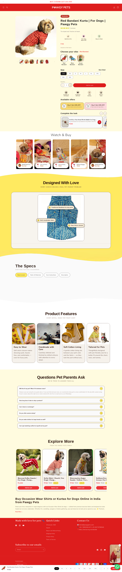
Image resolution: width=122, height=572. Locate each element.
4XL (70, 77)
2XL (97, 73)
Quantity (63, 82)
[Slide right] (54, 61)
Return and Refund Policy (53, 530)
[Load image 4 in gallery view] (37, 61)
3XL (63, 77)
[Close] (120, 545)
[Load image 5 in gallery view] (42, 61)
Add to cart (28, 488)
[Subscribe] (43, 550)
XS (70, 73)
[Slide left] (17, 61)
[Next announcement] (119, 1)
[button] (3, 7)
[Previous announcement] (3, 1)
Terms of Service (51, 539)
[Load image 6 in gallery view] (47, 61)
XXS (63, 73)
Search (48, 528)
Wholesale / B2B (51, 525)
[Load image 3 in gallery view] (32, 61)
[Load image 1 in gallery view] (21, 61)
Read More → (19, 511)
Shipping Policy (50, 533)
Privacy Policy (50, 536)
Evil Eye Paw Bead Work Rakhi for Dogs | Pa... (83, 120)
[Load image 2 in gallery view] (27, 61)
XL (91, 73)
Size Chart (102, 70)
